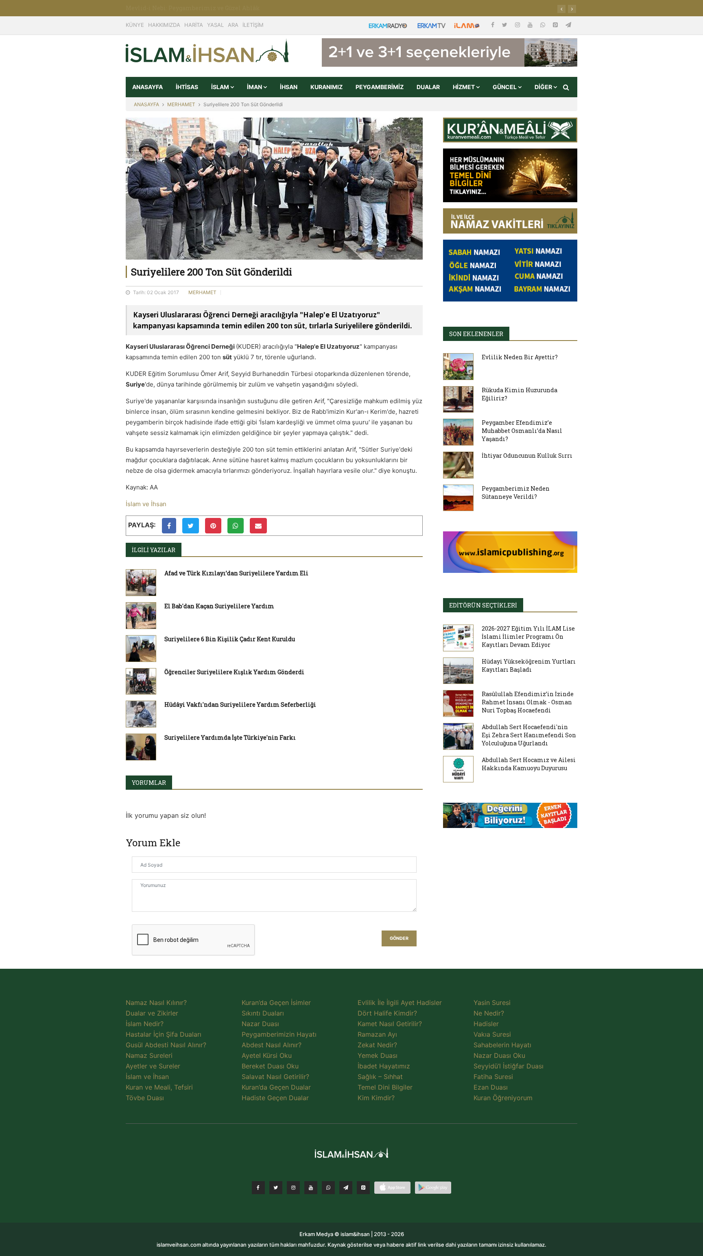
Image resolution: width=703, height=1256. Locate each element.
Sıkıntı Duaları (263, 1013)
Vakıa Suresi (492, 1034)
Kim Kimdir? (376, 1098)
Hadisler (486, 1024)
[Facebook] (493, 24)
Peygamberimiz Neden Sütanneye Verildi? (516, 492)
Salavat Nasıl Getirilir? (275, 1077)
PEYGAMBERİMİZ (380, 86)
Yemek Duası (377, 1055)
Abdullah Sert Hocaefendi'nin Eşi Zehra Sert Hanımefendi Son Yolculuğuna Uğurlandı (529, 735)
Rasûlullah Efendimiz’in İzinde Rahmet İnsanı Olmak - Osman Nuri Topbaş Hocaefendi (528, 702)
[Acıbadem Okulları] (510, 818)
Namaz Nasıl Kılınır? (156, 1002)
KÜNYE (135, 25)
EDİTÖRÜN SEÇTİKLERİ (483, 605)
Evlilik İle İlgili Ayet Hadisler (400, 1002)
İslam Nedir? (145, 1024)
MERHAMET (181, 104)
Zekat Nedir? (377, 1045)
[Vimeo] (345, 1187)
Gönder (399, 938)
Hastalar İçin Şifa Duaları (163, 1034)
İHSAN (288, 86)
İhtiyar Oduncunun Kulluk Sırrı (527, 455)
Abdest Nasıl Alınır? (271, 1045)
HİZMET (464, 86)
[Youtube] (531, 24)
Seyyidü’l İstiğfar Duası (509, 1066)
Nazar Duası (260, 1024)
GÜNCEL (505, 86)
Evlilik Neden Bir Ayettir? (520, 357)
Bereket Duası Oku (270, 1066)
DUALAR (428, 86)
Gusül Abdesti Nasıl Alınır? (166, 1045)
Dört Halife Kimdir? (387, 1013)
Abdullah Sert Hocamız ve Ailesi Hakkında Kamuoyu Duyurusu (529, 764)
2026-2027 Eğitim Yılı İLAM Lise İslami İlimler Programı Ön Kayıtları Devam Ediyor (528, 637)
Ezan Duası (491, 1087)
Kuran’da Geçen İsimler (276, 1002)
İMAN (255, 86)
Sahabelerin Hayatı (502, 1045)
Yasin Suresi (492, 1002)
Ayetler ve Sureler (153, 1066)
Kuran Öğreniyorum (503, 1098)
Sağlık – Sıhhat (380, 1077)
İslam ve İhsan (146, 504)
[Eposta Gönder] (258, 525)
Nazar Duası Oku (499, 1055)
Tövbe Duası (145, 1098)
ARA (233, 25)
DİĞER (544, 86)
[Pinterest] (556, 24)
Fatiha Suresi (493, 1077)
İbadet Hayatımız (384, 1066)
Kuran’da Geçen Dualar (276, 1087)
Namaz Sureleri (149, 1055)
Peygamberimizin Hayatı (279, 1034)
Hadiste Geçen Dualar (275, 1098)
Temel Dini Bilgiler (385, 1087)
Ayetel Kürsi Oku (267, 1055)
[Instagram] (518, 24)
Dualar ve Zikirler (152, 1013)
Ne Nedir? (489, 1013)
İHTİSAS (187, 86)
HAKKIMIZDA (164, 25)
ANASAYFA (147, 86)
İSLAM (220, 86)
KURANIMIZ (326, 86)
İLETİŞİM (253, 25)
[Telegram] (568, 24)
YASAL (215, 25)
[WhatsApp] (543, 24)
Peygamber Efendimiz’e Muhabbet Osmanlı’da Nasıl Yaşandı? (522, 431)
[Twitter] (505, 24)
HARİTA (193, 25)
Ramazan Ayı (377, 1034)
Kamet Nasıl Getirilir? (390, 1024)
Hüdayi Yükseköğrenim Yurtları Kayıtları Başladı (529, 665)
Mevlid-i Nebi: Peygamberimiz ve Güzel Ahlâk (193, 8)
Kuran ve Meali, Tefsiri (159, 1087)
